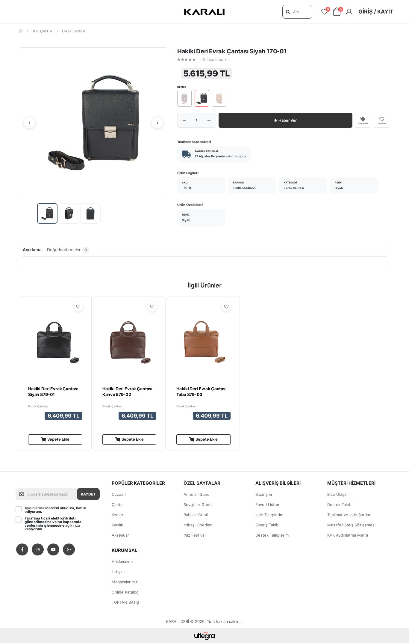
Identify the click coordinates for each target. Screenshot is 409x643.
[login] (351, 12)
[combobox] (297, 12)
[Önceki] (30, 123)
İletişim (118, 571)
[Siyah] (202, 98)
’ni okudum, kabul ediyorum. (55, 510)
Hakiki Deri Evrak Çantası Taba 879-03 (201, 391)
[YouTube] (53, 549)
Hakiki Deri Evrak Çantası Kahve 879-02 (127, 391)
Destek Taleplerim (272, 535)
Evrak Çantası (73, 31)
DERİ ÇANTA (41, 31)
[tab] (68, 251)
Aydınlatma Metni (40, 508)
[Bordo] (184, 98)
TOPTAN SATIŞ (125, 602)
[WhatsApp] (69, 549)
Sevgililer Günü (198, 504)
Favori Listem (267, 504)
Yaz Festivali (195, 535)
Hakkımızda (122, 561)
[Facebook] (22, 549)
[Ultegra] (204, 635)
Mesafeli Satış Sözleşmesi (351, 524)
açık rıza (72, 525)
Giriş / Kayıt (375, 11)
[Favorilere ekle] (78, 306)
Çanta (117, 504)
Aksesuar (120, 535)
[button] (337, 13)
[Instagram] (38, 549)
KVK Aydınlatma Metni (347, 535)
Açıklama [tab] (32, 249)
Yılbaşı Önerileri (198, 524)
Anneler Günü (197, 494)
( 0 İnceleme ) (213, 59)
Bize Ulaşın (337, 494)
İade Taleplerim (269, 514)
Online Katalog (125, 592)
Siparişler (263, 494)
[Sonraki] (157, 123)
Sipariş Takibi (267, 524)
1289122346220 (245, 187)
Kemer (117, 514)
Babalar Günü (196, 514)
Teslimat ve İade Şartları (349, 514)
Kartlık (117, 524)
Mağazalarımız (125, 581)
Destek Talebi (339, 504)
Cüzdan (119, 494)
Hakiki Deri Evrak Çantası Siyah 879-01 (53, 391)
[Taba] (219, 98)
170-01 (187, 187)
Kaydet (88, 494)
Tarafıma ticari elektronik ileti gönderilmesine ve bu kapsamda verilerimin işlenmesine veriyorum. (53, 523)
